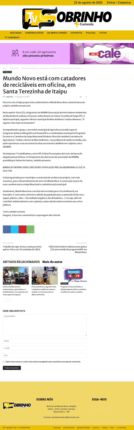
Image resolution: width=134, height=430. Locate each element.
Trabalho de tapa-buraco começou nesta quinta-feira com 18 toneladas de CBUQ (22, 248)
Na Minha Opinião (57, 32)
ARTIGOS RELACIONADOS (21, 261)
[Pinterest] (22, 229)
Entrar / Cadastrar (119, 2)
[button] (128, 33)
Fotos (103, 32)
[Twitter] (15, 229)
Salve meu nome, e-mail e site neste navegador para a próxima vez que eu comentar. (43, 361)
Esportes (76, 32)
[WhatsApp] (30, 229)
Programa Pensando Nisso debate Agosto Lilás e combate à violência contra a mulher (73, 289)
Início (5, 68)
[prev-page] (4, 299)
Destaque (16, 32)
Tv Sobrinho (12, 37)
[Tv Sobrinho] (67, 17)
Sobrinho (9, 97)
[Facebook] (5, 2)
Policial (91, 32)
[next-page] (8, 299)
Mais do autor (52, 261)
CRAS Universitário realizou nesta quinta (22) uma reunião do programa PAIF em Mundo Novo (68, 249)
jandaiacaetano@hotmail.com (65, 417)
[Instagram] (9, 2)
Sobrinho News (34, 32)
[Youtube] (13, 2)
